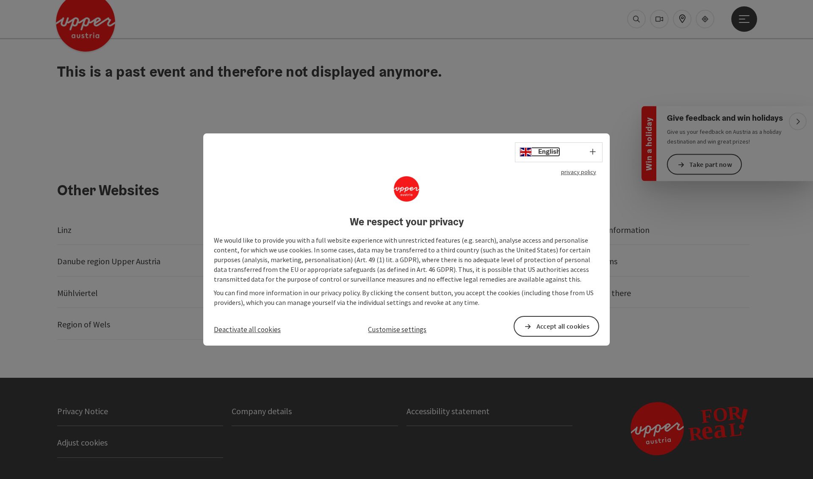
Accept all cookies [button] (562, 326)
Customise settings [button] (397, 329)
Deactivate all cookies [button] (247, 329)
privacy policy (578, 172)
